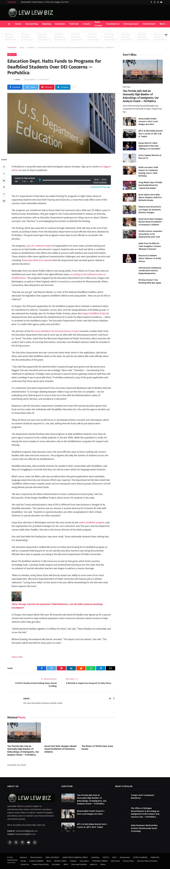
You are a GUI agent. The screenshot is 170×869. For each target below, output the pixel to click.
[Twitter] (4, 173)
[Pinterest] (4, 187)
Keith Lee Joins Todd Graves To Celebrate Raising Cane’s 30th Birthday (148, 171)
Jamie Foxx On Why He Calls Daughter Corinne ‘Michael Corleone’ (150, 246)
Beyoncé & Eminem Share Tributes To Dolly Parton (150, 258)
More (162, 24)
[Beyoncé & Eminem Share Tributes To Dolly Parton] (129, 258)
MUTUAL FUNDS (60, 861)
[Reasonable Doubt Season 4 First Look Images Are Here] (129, 121)
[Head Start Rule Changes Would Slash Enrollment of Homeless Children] (61, 733)
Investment (149, 24)
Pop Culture (84, 861)
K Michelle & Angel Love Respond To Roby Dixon (88, 683)
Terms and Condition (79, 864)
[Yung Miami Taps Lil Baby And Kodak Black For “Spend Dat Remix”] (129, 185)
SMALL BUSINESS (52, 857)
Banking (46, 24)
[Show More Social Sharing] (73, 87)
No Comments (31, 79)
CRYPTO (106, 857)
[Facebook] (4, 166)
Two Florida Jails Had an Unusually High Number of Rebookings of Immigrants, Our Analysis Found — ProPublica (23, 750)
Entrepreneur (131, 24)
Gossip (23, 861)
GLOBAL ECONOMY (36, 861)
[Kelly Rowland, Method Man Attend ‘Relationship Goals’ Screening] (122, 828)
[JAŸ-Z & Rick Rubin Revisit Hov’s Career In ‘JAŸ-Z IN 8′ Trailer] (129, 133)
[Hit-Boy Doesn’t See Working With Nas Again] (129, 282)
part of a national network (39, 246)
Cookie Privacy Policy (40, 864)
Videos (103, 864)
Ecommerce (113, 24)
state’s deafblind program (91, 522)
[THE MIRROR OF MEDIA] (32, 12)
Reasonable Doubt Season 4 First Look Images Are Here (45, 2)
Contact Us (25, 864)
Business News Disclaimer (147, 861)
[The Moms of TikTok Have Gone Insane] (98, 733)
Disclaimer (56, 864)
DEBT (114, 857)
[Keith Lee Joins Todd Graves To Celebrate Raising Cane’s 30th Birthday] (129, 170)
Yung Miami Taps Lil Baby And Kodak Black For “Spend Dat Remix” (150, 185)
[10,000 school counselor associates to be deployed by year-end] (129, 234)
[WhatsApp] (4, 194)
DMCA (65, 864)
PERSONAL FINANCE (100, 861)
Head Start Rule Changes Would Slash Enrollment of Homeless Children (60, 749)
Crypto (86, 24)
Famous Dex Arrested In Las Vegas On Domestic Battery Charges (150, 210)
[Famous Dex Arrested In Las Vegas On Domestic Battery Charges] (129, 209)
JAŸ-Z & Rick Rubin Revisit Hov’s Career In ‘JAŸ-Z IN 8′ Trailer (151, 134)
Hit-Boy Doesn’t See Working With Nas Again (150, 281)
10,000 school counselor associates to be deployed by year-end (150, 234)
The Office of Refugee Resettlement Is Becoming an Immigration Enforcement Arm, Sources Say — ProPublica (145, 812)
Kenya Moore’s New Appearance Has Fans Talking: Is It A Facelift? (149, 146)
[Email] (4, 200)
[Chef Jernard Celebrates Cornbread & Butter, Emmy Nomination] (129, 270)
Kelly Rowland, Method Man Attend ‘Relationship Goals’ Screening (144, 828)
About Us (93, 864)
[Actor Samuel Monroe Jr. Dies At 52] (129, 158)
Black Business (36, 857)
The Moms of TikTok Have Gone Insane (97, 747)
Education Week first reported (37, 260)
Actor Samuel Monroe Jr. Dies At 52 (150, 156)
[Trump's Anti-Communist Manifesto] (122, 798)
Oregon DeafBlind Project (94, 313)
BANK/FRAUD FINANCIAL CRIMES (75, 857)
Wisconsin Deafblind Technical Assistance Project (55, 331)
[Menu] (9, 24)
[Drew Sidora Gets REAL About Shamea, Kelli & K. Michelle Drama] (129, 197)
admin (17, 79)
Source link (17, 657)
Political (73, 24)
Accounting (32, 24)
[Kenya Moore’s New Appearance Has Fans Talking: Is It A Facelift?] (129, 145)
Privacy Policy (128, 861)
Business (60, 24)
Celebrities (95, 857)
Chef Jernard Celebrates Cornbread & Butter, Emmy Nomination (150, 271)
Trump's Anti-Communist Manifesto (142, 796)
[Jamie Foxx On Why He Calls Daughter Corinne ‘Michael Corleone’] (129, 246)
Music (49, 861)
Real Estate (98, 24)
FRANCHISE (155, 857)
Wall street (115, 861)
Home (18, 24)
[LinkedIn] (4, 180)
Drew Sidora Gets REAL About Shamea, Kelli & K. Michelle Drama (150, 197)
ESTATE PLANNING (140, 857)
